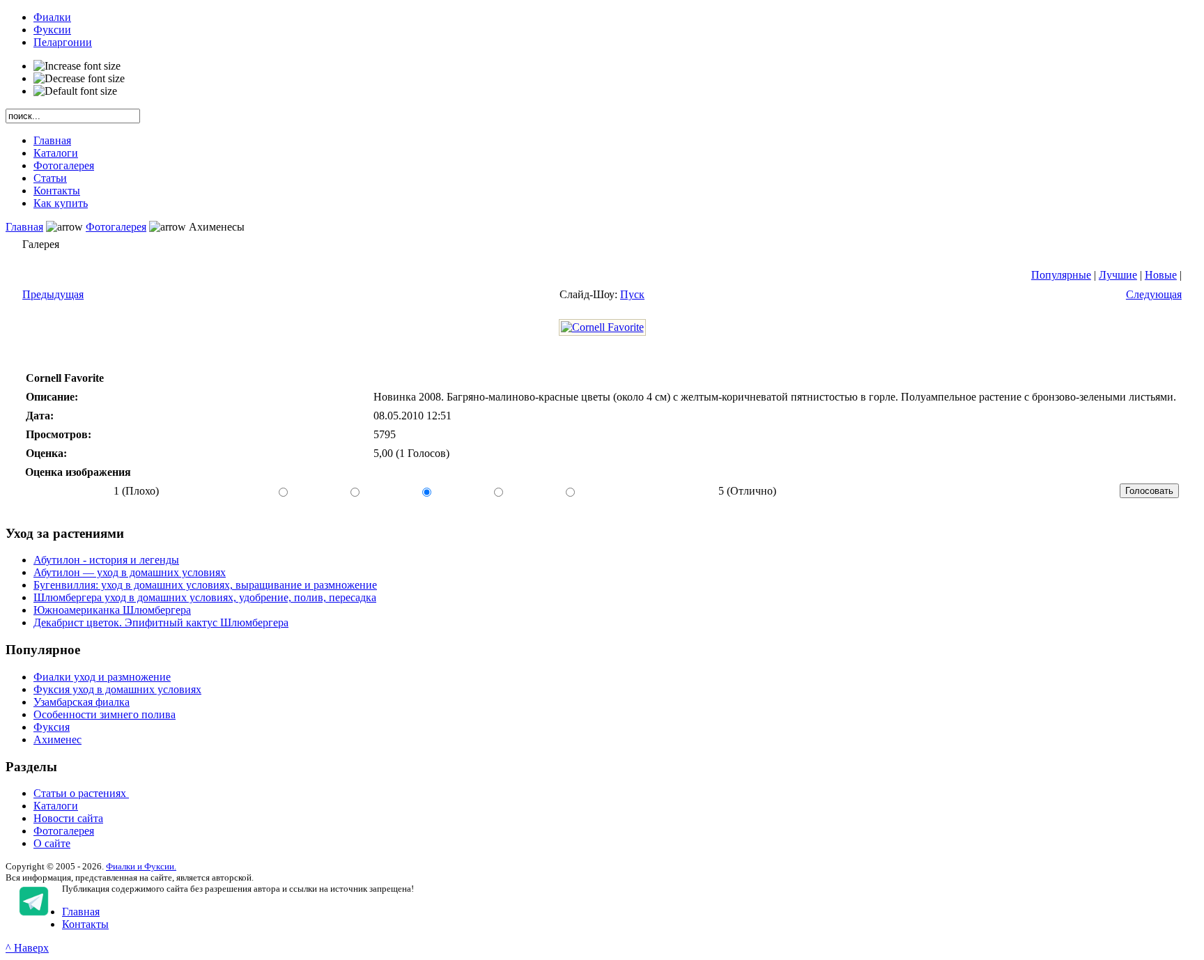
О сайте (51, 843)
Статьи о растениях (81, 793)
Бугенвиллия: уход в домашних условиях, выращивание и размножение (205, 585)
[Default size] (75, 91)
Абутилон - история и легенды (106, 560)
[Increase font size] (77, 66)
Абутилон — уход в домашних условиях (129, 572)
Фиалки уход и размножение (102, 677)
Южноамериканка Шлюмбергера (112, 610)
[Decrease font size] (79, 78)
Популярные (1061, 275)
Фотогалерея (116, 227)
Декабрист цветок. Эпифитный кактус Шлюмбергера (160, 622)
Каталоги (55, 806)
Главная (24, 227)
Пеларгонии (62, 42)
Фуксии (52, 30)
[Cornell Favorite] (602, 327)
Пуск (632, 294)
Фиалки (52, 17)
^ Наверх (27, 948)
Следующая (1154, 294)
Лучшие (1118, 275)
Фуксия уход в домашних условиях (117, 689)
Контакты (85, 924)
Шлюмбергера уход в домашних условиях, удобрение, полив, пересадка (204, 597)
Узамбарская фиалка (81, 702)
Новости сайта (68, 818)
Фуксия (51, 727)
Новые (1161, 275)
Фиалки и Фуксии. (141, 866)
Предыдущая (53, 294)
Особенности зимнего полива (104, 714)
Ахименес (57, 739)
